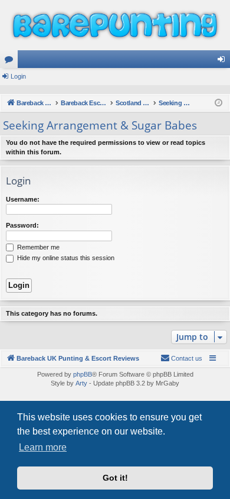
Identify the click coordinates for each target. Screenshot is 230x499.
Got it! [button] (115, 477)
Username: (23, 199)
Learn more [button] (43, 447)
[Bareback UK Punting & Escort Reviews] (115, 25)
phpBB (82, 374)
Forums (11, 61)
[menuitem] (181, 358)
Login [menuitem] (223, 61)
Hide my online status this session (64, 257)
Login (18, 76)
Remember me (37, 247)
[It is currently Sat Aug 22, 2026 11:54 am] (218, 103)
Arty (81, 383)
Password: (22, 225)
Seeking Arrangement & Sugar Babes (100, 125)
